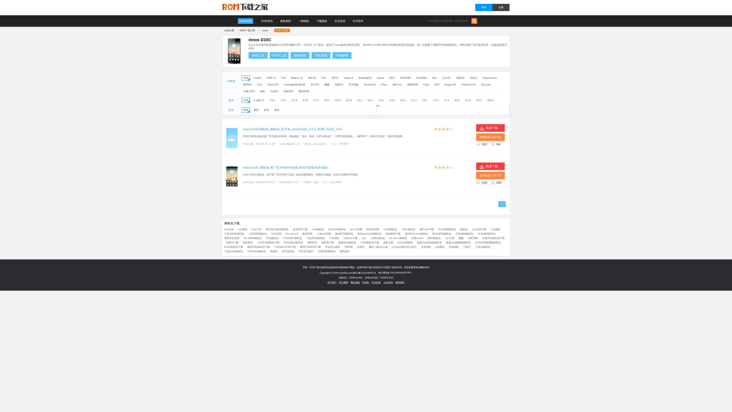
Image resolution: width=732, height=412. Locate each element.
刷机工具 (258, 55)
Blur (434, 77)
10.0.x (490, 100)
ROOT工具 (279, 55)
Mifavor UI (297, 77)
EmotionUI (370, 84)
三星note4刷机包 (233, 251)
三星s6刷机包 (482, 246)
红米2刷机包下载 (233, 246)
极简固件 (400, 282)
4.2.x (370, 100)
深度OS (339, 84)
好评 (266, 110)
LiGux (384, 84)
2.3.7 (316, 100)
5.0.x (403, 100)
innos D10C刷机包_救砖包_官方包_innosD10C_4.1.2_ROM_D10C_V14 (292, 129)
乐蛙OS (460, 77)
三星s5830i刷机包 (234, 233)
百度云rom (417, 238)
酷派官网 (307, 233)
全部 (245, 77)
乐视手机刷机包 (326, 251)
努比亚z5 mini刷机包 (416, 233)
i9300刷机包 (434, 238)
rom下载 (449, 238)
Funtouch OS (468, 84)
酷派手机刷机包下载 (258, 246)
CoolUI (257, 77)
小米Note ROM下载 (285, 246)
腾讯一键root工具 (378, 246)
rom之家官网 (479, 229)
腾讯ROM (304, 91)
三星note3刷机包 (256, 251)
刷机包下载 (328, 242)
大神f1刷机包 (377, 238)
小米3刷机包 (390, 229)
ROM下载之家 (247, 30)
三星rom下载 (350, 238)
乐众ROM (405, 77)
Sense (380, 77)
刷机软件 (248, 242)
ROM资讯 (267, 21)
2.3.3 (294, 100)
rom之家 (229, 229)
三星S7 (467, 246)
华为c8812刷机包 (293, 242)
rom (364, 238)
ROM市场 (245, 21)
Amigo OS (450, 84)
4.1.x (359, 100)
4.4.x (392, 100)
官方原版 (354, 84)
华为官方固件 (306, 251)
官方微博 (343, 282)
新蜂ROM (412, 84)
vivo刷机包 (318, 229)
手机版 (365, 282)
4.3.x (381, 100)
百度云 (473, 77)
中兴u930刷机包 (447, 229)
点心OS (446, 77)
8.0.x (457, 100)
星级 (276, 110)
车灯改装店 (288, 251)
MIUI (392, 77)
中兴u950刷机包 (486, 233)
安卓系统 (426, 246)
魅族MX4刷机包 (347, 242)
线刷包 (274, 251)
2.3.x (283, 100)
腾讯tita (247, 84)
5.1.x (414, 100)
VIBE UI (271, 77)
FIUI (283, 77)
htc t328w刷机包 (253, 238)
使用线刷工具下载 (490, 137)
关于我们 (331, 282)
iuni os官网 (356, 229)
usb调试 (439, 246)
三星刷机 (495, 229)
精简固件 (345, 251)
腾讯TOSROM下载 (310, 246)
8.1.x (468, 100)
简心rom (485, 84)
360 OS (312, 77)
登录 (483, 7)
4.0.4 (349, 100)
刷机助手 (312, 242)
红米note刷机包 (337, 229)
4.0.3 (338, 100)
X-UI (259, 84)
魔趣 (326, 84)
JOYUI (335, 77)
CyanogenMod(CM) (294, 84)
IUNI (436, 84)
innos (265, 30)
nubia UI (348, 77)
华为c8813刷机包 (441, 233)
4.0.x (327, 100)
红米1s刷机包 (405, 242)
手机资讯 (321, 55)
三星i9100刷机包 (315, 238)
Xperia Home (490, 77)
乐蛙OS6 (288, 91)
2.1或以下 (259, 100)
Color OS (256, 229)
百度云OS (248, 91)
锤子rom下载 (427, 229)
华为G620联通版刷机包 (488, 242)
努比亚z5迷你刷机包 (277, 229)
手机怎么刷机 (332, 246)
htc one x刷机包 (398, 238)
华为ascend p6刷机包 (369, 233)
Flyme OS (273, 84)
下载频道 (321, 21)
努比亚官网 (373, 229)
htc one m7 (292, 233)
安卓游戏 (340, 21)
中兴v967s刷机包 (292, 238)
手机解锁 (342, 55)
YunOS (274, 91)
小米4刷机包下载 (369, 242)
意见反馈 (376, 282)
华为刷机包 (272, 238)
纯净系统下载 (393, 233)
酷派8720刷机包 (344, 233)
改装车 (360, 246)
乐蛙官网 (473, 238)
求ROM (348, 246)
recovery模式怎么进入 (404, 246)
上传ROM (388, 282)
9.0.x (479, 100)
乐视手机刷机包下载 (493, 238)
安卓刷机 (454, 246)
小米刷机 (334, 238)
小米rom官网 (324, 233)
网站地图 (355, 282)
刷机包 (464, 229)
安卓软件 (358, 21)
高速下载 (492, 128)
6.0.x (425, 100)
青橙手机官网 (231, 238)
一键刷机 (303, 21)
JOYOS (315, 84)
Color (426, 84)
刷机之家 (388, 242)
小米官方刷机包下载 (268, 242)
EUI (324, 77)
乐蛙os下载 (232, 242)
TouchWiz (421, 77)
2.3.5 (305, 100)
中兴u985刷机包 (464, 233)
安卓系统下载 (300, 229)
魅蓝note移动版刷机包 (429, 242)
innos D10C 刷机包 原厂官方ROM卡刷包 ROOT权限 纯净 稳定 (285, 167)
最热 (256, 110)
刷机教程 (285, 21)
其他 (262, 91)
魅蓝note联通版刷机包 (458, 242)
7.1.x (446, 100)
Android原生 (365, 77)
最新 (245, 110)
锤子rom (397, 84)
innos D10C (282, 30)
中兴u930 (276, 233)
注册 (500, 7)
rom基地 (242, 229)
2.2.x (272, 100)
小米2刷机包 (408, 229)
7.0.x (435, 100)
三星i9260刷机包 (257, 233)
